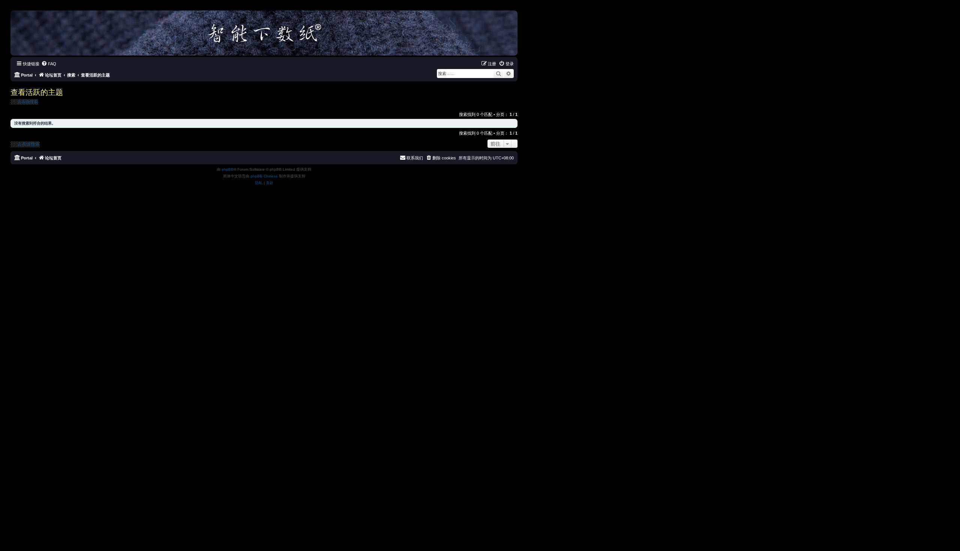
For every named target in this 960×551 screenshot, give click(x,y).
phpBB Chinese (264, 176)
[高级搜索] (509, 73)
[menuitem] (48, 63)
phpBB (228, 169)
